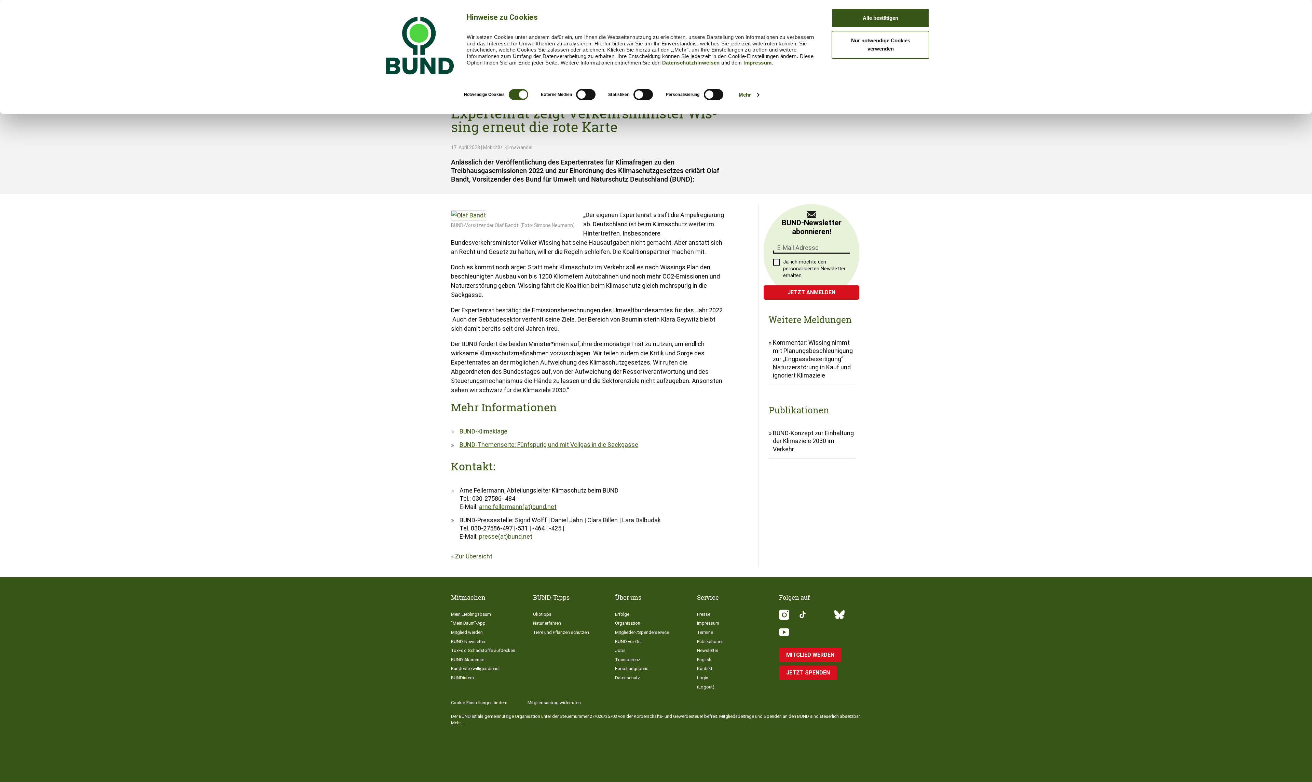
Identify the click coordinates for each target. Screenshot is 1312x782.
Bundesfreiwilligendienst (475, 668)
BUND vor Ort (628, 641)
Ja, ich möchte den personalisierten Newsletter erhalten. (814, 269)
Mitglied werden (467, 632)
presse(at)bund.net (505, 536)
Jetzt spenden (808, 672)
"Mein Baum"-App (468, 623)
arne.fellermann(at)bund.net (518, 506)
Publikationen (710, 641)
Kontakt (704, 668)
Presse (703, 614)
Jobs (620, 650)
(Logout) (705, 686)
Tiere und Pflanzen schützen (561, 632)
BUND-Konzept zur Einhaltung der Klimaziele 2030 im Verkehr (813, 441)
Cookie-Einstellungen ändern (479, 702)
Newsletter (707, 650)
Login (702, 677)
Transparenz (627, 659)
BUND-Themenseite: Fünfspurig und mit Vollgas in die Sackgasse (549, 444)
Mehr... (457, 722)
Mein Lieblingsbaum (471, 614)
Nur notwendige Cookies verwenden (880, 45)
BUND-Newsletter (468, 641)
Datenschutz (627, 677)
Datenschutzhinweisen (691, 63)
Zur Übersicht (473, 556)
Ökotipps (542, 614)
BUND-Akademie (467, 659)
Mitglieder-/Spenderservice (642, 632)
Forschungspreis (631, 668)
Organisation (627, 623)
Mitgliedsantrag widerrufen (554, 702)
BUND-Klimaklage (483, 431)
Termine (705, 632)
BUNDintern (462, 677)
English (704, 659)
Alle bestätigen (880, 18)
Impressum (757, 63)
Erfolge (622, 614)
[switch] (586, 94)
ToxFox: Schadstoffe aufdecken (483, 650)
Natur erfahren (547, 623)
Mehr (745, 95)
